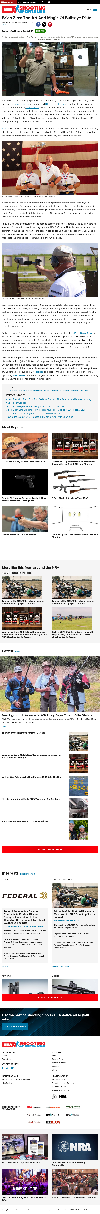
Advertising (6, 1059)
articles (39, 371)
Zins (4, 128)
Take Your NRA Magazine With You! (21, 1162)
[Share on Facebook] (38, 23)
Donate (33, 2)
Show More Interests (61, 997)
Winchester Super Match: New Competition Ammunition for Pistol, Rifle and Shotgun (31, 756)
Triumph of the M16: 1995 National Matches (23, 732)
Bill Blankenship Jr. (54, 104)
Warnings (48, 1210)
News (4, 25)
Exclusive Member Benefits (63, 1083)
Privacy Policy (6, 1210)
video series (19, 375)
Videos (55, 975)
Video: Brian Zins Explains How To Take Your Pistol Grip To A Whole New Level (46, 410)
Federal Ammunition (12, 926)
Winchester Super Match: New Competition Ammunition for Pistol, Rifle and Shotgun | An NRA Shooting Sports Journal (24, 634)
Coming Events (58, 1059)
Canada (40, 926)
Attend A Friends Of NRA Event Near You (74, 1197)
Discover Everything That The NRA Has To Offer (24, 1199)
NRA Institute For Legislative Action (16, 1079)
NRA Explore (7, 1083)
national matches (35, 390)
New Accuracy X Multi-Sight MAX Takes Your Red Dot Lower (31, 799)
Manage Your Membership (62, 1090)
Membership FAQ (59, 1086)
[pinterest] (50, 23)
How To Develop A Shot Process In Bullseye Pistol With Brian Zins (39, 417)
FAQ (57, 1210)
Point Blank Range (83, 333)
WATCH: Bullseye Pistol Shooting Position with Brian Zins (35, 406)
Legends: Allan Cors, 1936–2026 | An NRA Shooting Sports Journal (72, 935)
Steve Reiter (32, 107)
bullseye (9, 390)
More (17, 652)
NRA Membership (59, 1079)
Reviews (6, 975)
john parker (84, 390)
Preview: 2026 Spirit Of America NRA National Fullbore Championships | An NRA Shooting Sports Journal (73, 945)
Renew (26, 2)
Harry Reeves (20, 104)
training (75, 390)
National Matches (62, 879)
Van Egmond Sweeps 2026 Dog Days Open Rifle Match (47, 715)
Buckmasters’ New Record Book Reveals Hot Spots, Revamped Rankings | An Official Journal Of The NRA (24, 956)
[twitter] (44, 23)
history (77, 920)
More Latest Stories (60, 849)
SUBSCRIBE (15, 1026)
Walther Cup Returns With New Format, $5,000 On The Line (31, 777)
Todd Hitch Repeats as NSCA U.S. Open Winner (25, 821)
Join (20, 2)
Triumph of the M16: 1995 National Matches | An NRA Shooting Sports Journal (24, 602)
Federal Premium (29, 926)
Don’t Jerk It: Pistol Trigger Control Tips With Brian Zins (33, 413)
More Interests (26, 874)
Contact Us (6, 1055)
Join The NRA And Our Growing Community (69, 1164)
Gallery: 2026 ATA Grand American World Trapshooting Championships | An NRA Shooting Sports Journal (72, 634)
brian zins (66, 390)
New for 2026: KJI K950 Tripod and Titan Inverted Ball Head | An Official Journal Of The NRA (25, 932)
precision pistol (21, 390)
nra (55, 920)
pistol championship (52, 390)
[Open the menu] (95, 9)
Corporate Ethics (34, 1210)
